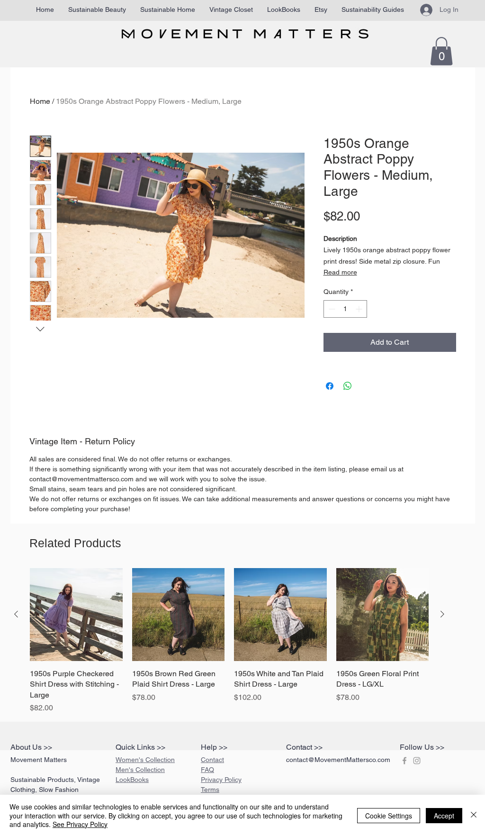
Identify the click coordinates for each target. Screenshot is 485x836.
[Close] (473, 815)
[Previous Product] (16, 614)
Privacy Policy (221, 779)
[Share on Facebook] (329, 386)
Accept (444, 815)
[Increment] (360, 309)
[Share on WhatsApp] (347, 386)
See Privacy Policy (80, 824)
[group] (229, 641)
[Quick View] (76, 614)
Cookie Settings (388, 815)
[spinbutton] (345, 309)
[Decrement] (331, 309)
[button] (441, 51)
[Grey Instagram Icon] (417, 760)
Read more (340, 272)
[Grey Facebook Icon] (404, 760)
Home (40, 101)
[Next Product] (442, 614)
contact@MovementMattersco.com (338, 759)
